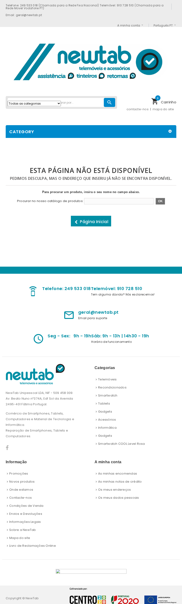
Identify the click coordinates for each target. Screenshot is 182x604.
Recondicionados (112, 387)
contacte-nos (138, 109)
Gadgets (105, 411)
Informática (107, 427)
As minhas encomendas (117, 473)
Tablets (104, 403)
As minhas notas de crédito (120, 481)
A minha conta (128, 25)
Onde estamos (21, 489)
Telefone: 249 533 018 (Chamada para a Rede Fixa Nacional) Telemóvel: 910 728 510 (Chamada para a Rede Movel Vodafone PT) (85, 7)
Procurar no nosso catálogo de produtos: (50, 201)
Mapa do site (19, 538)
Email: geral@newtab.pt (24, 15)
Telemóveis (107, 379)
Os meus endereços (114, 489)
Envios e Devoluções (25, 513)
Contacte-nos (20, 497)
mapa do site (163, 109)
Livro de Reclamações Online (32, 545)
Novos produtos (22, 481)
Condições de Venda (26, 505)
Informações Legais (25, 522)
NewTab (32, 598)
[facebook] (7, 448)
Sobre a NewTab (22, 530)
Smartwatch (108, 395)
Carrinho (163, 101)
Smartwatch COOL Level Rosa (121, 443)
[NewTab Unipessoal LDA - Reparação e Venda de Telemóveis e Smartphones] (91, 61)
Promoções (18, 473)
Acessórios (107, 419)
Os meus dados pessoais (118, 497)
